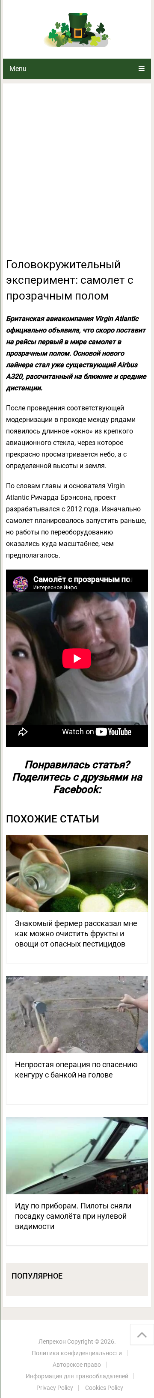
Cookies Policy (104, 1387)
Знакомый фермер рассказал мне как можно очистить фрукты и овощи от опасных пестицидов (76, 933)
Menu (18, 69)
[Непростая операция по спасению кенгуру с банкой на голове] (77, 1014)
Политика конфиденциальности (77, 1353)
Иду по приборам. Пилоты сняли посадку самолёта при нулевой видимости (73, 1216)
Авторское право (77, 1364)
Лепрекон (52, 1341)
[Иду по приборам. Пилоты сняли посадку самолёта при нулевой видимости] (77, 1155)
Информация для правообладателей (77, 1376)
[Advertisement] (77, 175)
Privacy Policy (54, 1387)
